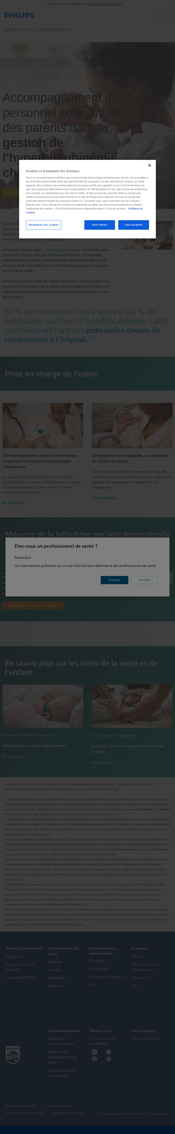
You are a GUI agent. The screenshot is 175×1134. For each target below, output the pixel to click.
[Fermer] (149, 165)
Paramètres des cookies (43, 224)
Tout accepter (133, 224)
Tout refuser (100, 224)
